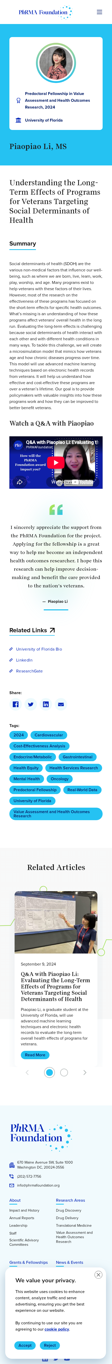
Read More (35, 1055)
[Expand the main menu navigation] (99, 12)
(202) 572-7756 (29, 1176)
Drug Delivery (67, 1218)
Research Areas (70, 1200)
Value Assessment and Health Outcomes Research (52, 814)
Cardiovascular (49, 735)
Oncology (60, 779)
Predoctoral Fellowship (35, 790)
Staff (12, 1233)
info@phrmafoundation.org (38, 1185)
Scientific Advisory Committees (24, 1242)
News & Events (69, 1262)
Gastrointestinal (77, 757)
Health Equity (26, 768)
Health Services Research (73, 768)
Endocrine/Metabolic (33, 757)
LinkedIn (24, 660)
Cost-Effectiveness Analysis (39, 746)
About (15, 1200)
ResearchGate (29, 671)
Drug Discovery (68, 1210)
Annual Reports (21, 1218)
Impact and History (24, 1210)
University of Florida (32, 801)
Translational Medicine (74, 1225)
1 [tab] (50, 1073)
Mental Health (27, 779)
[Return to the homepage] (46, 12)
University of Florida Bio (39, 649)
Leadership (18, 1225)
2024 (19, 735)
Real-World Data (82, 790)
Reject (50, 1345)
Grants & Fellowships (28, 1262)
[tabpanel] (56, 979)
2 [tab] (64, 1073)
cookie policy (57, 1329)
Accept (25, 1345)
